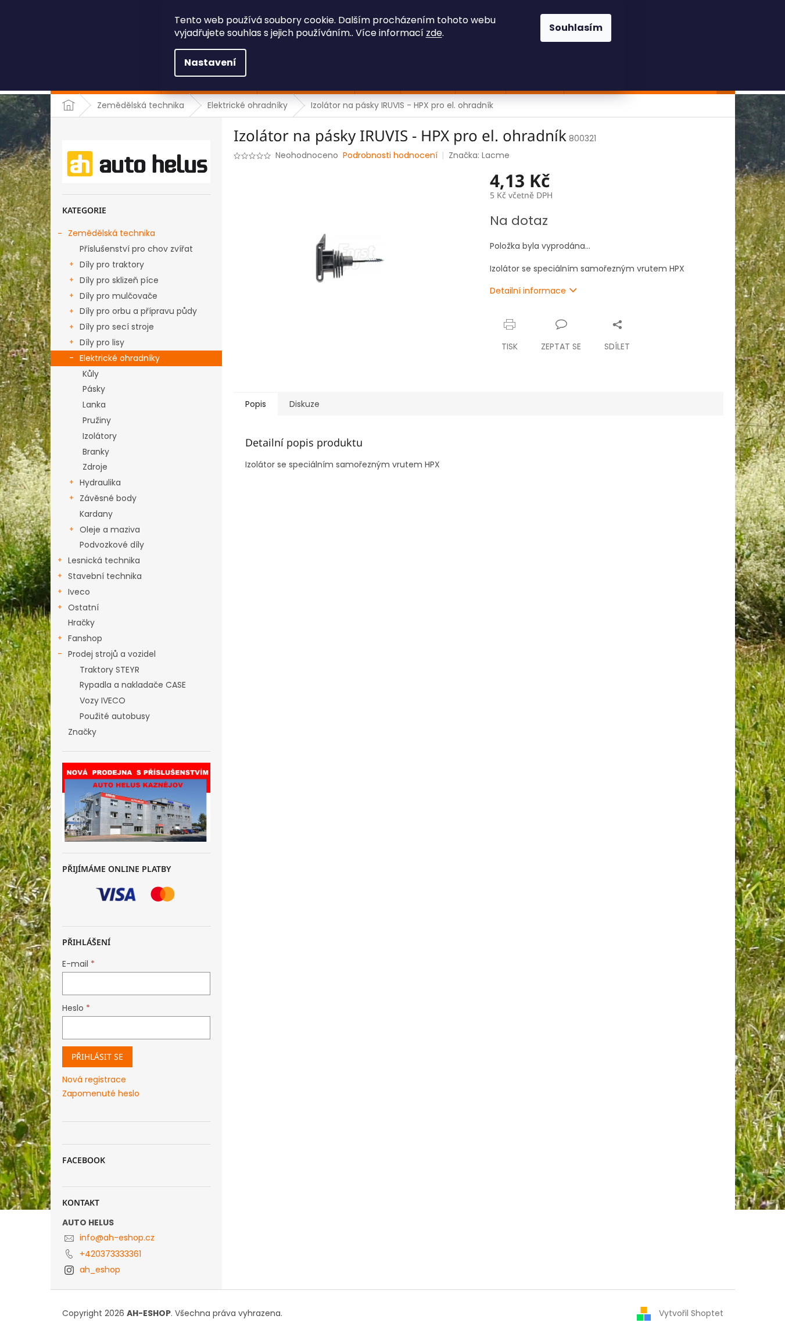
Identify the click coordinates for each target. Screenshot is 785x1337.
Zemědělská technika (111, 233)
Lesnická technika (104, 560)
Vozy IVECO (103, 700)
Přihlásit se (97, 1056)
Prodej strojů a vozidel (112, 654)
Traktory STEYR (109, 669)
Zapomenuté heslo (100, 1093)
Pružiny (97, 420)
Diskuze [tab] (304, 404)
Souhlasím (576, 27)
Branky (96, 451)
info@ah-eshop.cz (117, 1237)
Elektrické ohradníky (120, 358)
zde (434, 33)
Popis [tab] (255, 404)
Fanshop (85, 638)
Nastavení (210, 62)
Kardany (96, 514)
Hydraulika (100, 482)
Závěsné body (108, 498)
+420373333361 (110, 1254)
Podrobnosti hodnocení (390, 155)
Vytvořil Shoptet (691, 1313)
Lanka (94, 404)
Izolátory (100, 436)
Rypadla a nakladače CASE (133, 685)
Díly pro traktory (112, 264)
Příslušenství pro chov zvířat (136, 249)
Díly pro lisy (102, 342)
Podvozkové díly (112, 544)
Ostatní (83, 607)
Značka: (479, 155)
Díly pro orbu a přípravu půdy (138, 311)
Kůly (91, 374)
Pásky (94, 389)
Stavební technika (105, 576)
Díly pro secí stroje (117, 327)
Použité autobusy (115, 716)
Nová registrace (94, 1079)
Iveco (79, 592)
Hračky (81, 622)
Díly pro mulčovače (118, 296)
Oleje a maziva (110, 529)
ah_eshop (100, 1269)
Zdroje (95, 467)
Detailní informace (528, 290)
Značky (82, 732)
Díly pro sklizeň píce (119, 280)
